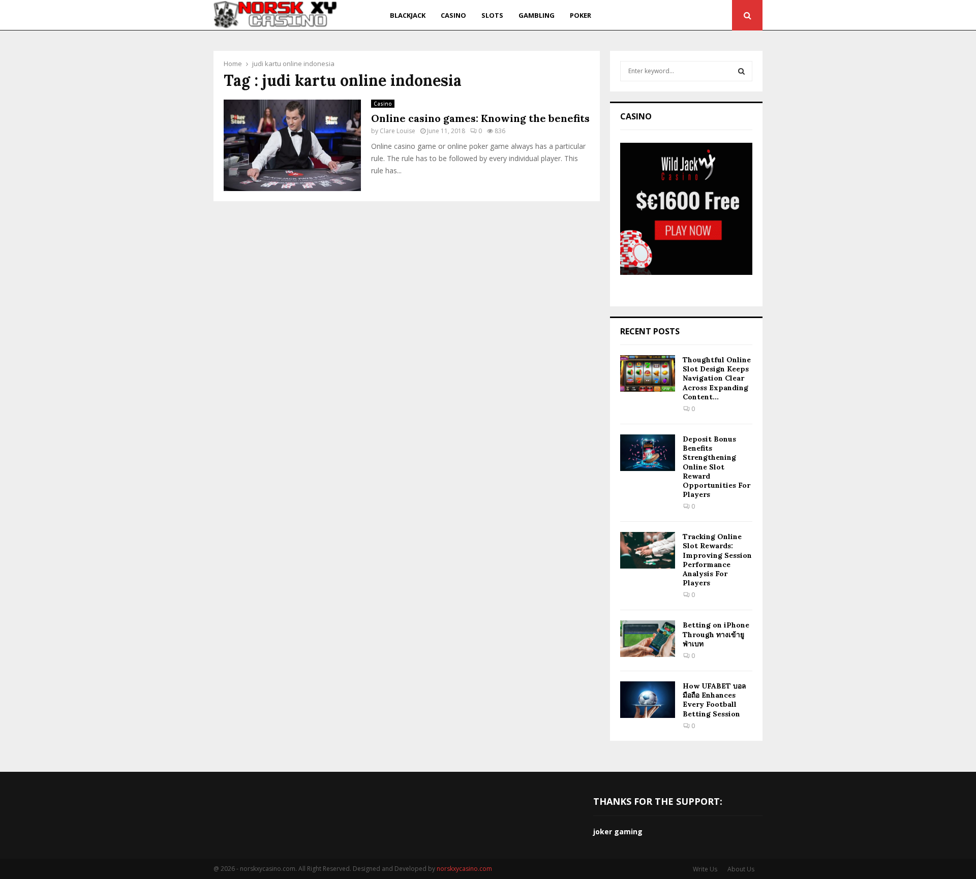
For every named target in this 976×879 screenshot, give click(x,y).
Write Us (705, 869)
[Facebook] (649, 15)
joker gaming (618, 831)
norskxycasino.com (464, 868)
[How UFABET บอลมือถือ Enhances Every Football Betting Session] (647, 699)
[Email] (696, 15)
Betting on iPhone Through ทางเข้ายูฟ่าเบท (716, 634)
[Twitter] (660, 15)
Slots (492, 15)
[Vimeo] (709, 15)
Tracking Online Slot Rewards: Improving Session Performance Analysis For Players (717, 559)
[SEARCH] (741, 71)
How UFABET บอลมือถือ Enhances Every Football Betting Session (714, 699)
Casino (453, 15)
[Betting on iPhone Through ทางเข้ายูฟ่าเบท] (647, 638)
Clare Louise (397, 131)
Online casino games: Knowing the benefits (480, 118)
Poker (580, 15)
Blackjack (407, 15)
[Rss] (721, 15)
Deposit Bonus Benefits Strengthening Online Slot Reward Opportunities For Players (716, 466)
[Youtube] (684, 15)
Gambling (536, 15)
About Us (740, 869)
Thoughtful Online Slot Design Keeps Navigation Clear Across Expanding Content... (717, 378)
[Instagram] (672, 15)
